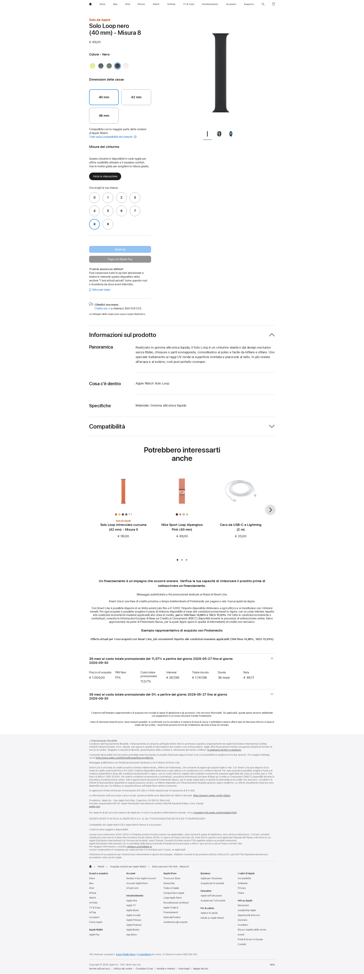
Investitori (243, 925)
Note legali (184, 968)
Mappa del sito (200, 968)
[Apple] (90, 866)
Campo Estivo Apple (173, 893)
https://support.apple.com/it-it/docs (212, 795)
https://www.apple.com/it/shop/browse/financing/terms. (125, 758)
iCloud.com (132, 888)
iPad (91, 888)
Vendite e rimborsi (165, 968)
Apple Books (132, 929)
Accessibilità (244, 878)
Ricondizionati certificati (176, 902)
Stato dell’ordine (171, 917)
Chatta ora (102, 308)
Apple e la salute (209, 913)
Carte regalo (95, 922)
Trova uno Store (171, 878)
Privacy (242, 888)
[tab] (207, 134)
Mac (91, 883)
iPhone (92, 893)
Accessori (94, 917)
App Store (131, 934)
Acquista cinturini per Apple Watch (128, 866)
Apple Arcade (133, 915)
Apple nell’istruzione (211, 895)
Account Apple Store (137, 883)
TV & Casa (94, 907)
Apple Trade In (170, 907)
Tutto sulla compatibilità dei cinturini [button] (111, 136)
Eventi (241, 934)
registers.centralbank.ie (139, 846)
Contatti (242, 944)
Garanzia (242, 920)
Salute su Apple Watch (212, 918)
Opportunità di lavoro (249, 915)
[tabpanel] (220, 72)
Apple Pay (94, 934)
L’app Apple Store (172, 897)
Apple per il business (211, 878)
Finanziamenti (170, 912)
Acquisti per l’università (213, 900)
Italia (272, 964)
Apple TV (131, 905)
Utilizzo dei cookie (123, 968)
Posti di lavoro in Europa (250, 939)
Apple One (131, 900)
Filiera (241, 893)
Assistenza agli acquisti (175, 922)
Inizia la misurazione (105, 176)
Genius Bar (169, 883)
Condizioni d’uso (144, 968)
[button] (263, 4)
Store (92, 878)
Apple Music (132, 910)
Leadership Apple (247, 910)
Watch (101, 866)
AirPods (93, 902)
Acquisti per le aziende (212, 883)
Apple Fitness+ (134, 920)
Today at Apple (171, 888)
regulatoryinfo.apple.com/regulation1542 (215, 812)
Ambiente (243, 883)
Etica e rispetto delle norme (252, 929)
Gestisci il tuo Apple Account (141, 878)
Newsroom (243, 905)
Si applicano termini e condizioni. (224, 750)
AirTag (92, 912)
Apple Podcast (133, 925)
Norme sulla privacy (99, 968)
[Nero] (117, 66)
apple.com (94, 806)
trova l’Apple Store (125, 954)
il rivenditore (144, 954)
